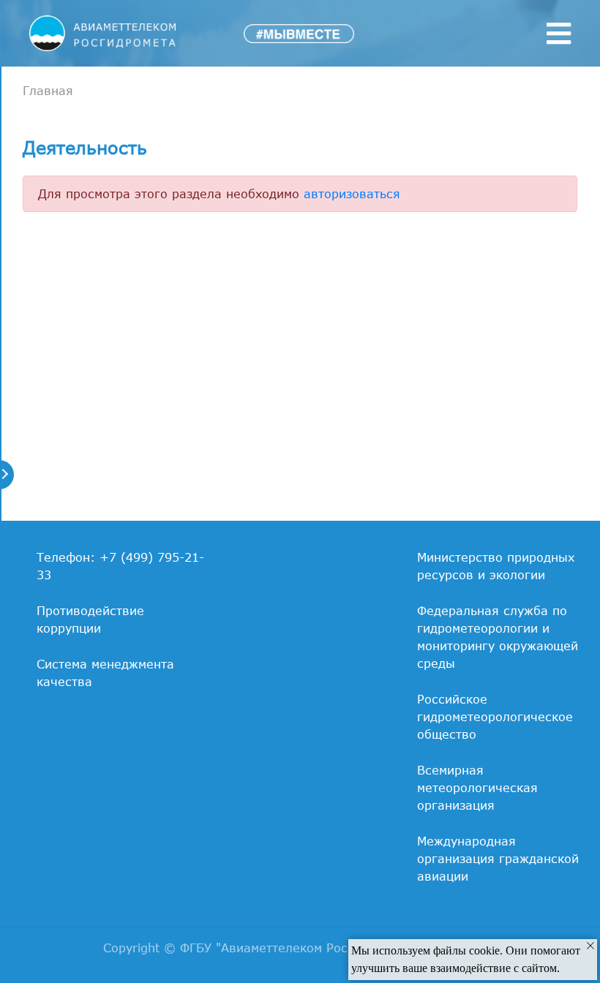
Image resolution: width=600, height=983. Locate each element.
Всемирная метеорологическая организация (477, 788)
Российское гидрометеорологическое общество (495, 717)
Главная (48, 90)
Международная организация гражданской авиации (498, 859)
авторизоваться (352, 193)
